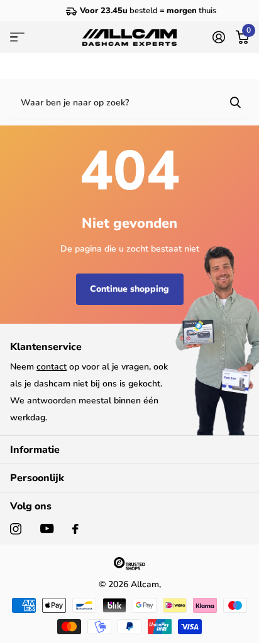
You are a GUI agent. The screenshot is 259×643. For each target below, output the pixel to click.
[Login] (218, 37)
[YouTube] (46, 528)
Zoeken (235, 102)
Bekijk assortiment (17, 37)
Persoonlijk (37, 478)
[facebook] (75, 529)
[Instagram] (15, 528)
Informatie (35, 450)
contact (51, 367)
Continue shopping (129, 289)
